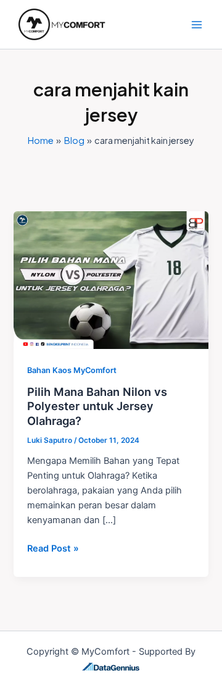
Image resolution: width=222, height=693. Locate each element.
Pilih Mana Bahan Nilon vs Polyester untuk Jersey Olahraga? (97, 406)
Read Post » (53, 547)
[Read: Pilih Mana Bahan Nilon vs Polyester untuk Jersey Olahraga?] (111, 279)
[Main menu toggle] (197, 25)
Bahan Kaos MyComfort (72, 370)
